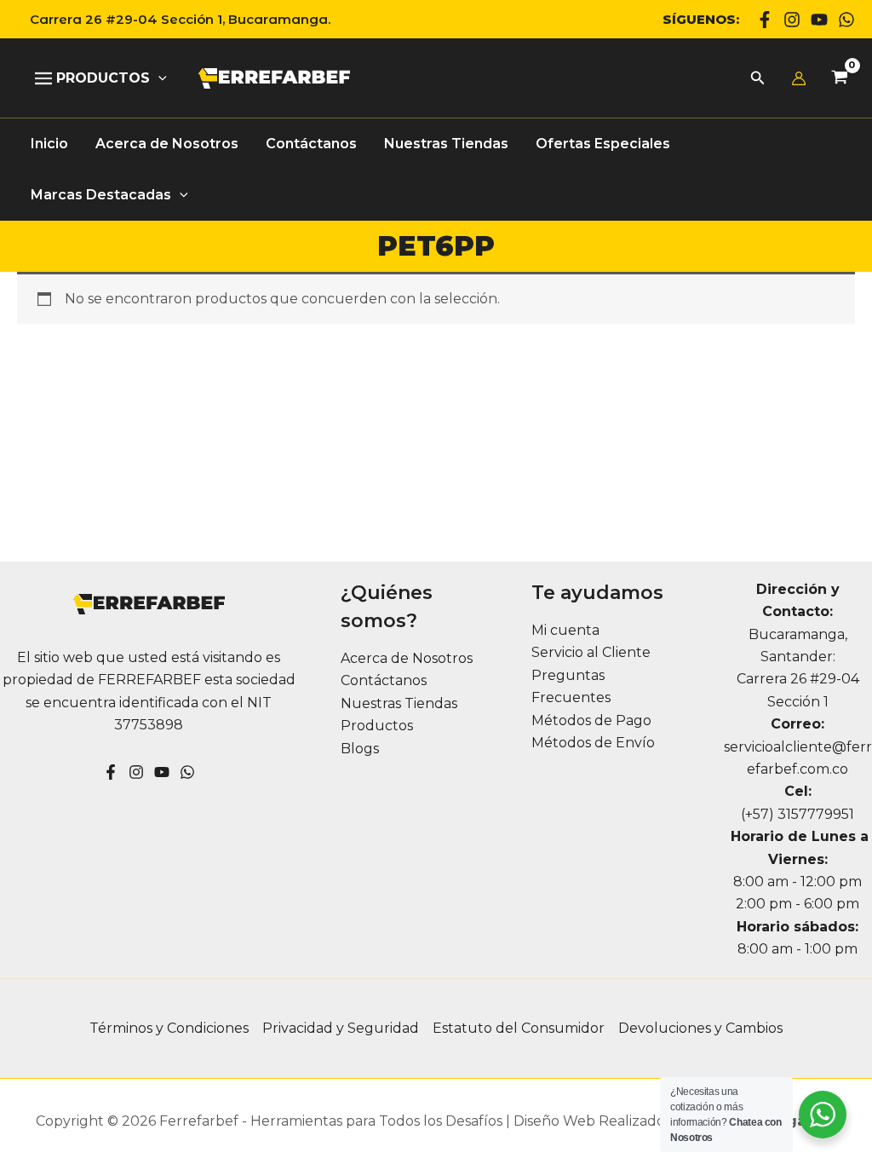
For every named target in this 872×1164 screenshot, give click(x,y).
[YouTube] (161, 772)
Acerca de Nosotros (407, 658)
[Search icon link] (758, 80)
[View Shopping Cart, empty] (839, 79)
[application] (158, 78)
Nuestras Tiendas (399, 703)
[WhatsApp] (846, 19)
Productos (377, 725)
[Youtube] (819, 19)
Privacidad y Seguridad (340, 1028)
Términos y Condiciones (169, 1028)
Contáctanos (384, 680)
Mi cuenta (565, 630)
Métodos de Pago (591, 720)
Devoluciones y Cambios (700, 1028)
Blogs (360, 748)
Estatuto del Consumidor (519, 1028)
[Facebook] (764, 19)
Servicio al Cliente (591, 652)
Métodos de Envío (593, 743)
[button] (173, 19)
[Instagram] (791, 19)
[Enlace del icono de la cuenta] (798, 78)
